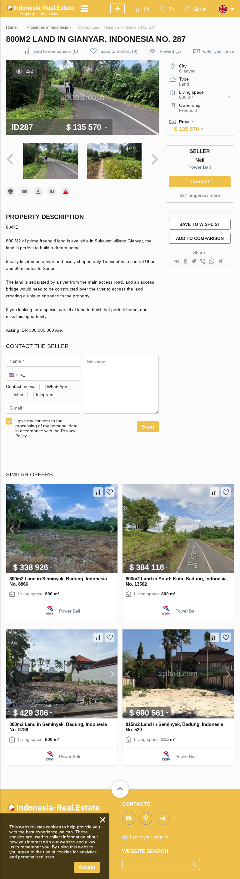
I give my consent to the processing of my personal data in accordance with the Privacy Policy (46, 428)
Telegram (44, 394)
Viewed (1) (170, 51)
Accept (86, 867)
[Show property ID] (52, 191)
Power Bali (199, 167)
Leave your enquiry (149, 836)
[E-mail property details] (24, 191)
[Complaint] (65, 191)
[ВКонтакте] (176, 261)
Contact (199, 181)
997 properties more (200, 195)
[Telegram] (220, 261)
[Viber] (203, 261)
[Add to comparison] (98, 492)
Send (148, 427)
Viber (18, 394)
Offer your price (218, 51)
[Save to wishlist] (109, 492)
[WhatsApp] (211, 261)
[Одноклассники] (185, 261)
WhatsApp (57, 386)
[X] (194, 261)
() (146, 8)
